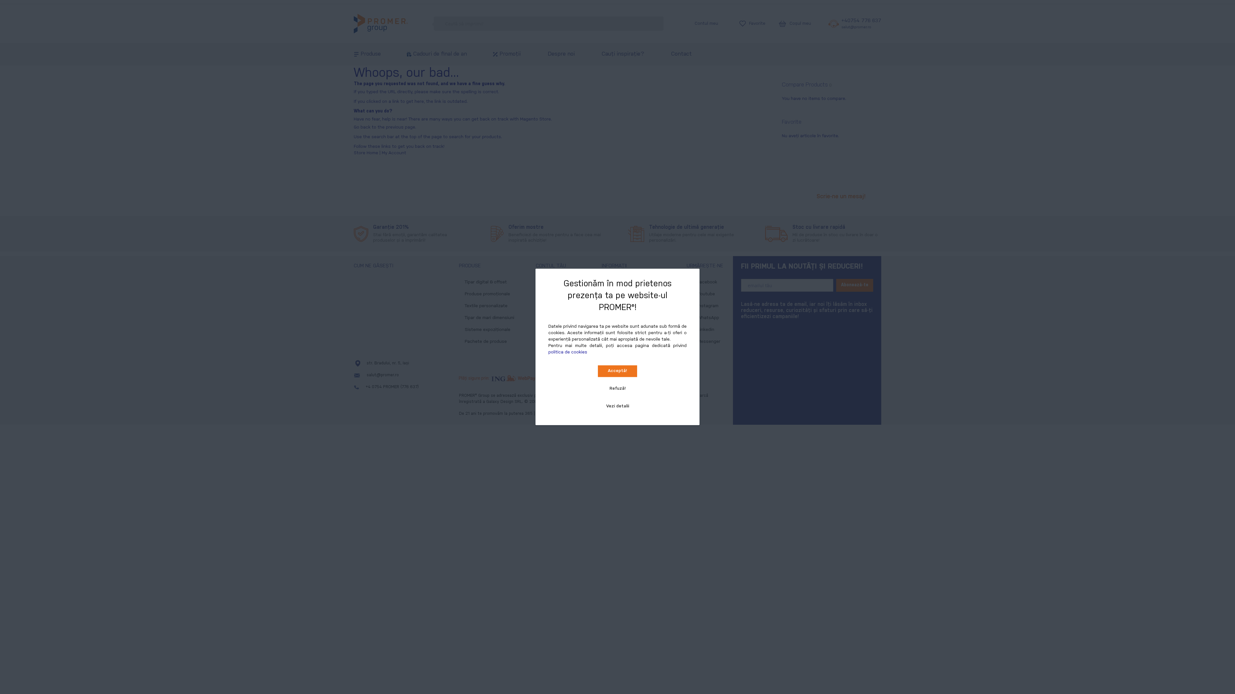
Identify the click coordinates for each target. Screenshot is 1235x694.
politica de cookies (567, 353)
